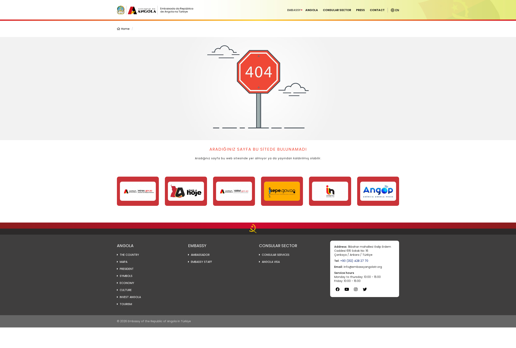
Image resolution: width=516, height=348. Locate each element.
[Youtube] (346, 289)
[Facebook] (337, 289)
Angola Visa (271, 262)
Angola (311, 10)
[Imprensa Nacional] (330, 191)
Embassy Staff (201, 262)
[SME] (234, 191)
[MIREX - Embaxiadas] (138, 191)
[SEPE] (282, 191)
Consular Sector (337, 10)
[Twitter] (364, 289)
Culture (126, 290)
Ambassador (200, 255)
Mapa (123, 262)
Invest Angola (130, 297)
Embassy (294, 10)
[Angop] (378, 191)
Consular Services (275, 255)
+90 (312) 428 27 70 (354, 261)
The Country (129, 255)
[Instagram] (355, 289)
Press (360, 10)
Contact (377, 10)
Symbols (126, 276)
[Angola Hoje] (186, 191)
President (127, 269)
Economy (127, 283)
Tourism (126, 304)
